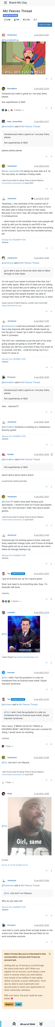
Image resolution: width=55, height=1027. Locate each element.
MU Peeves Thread (30, 126)
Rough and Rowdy (10, 15)
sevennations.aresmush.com (13, 183)
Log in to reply (45, 24)
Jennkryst (11, 198)
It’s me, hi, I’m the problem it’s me (15, 865)
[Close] (49, 954)
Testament (12, 166)
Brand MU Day (18, 2)
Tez (8, 573)
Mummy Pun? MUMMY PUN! (14, 240)
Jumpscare (12, 258)
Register (9, 1004)
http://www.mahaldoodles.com (25, 657)
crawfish (11, 612)
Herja (9, 793)
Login (18, 1004)
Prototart (11, 377)
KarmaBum (12, 88)
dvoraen (11, 672)
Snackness (12, 35)
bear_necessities (14, 121)
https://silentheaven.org (11, 305)
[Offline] (4, 35)
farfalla (10, 454)
